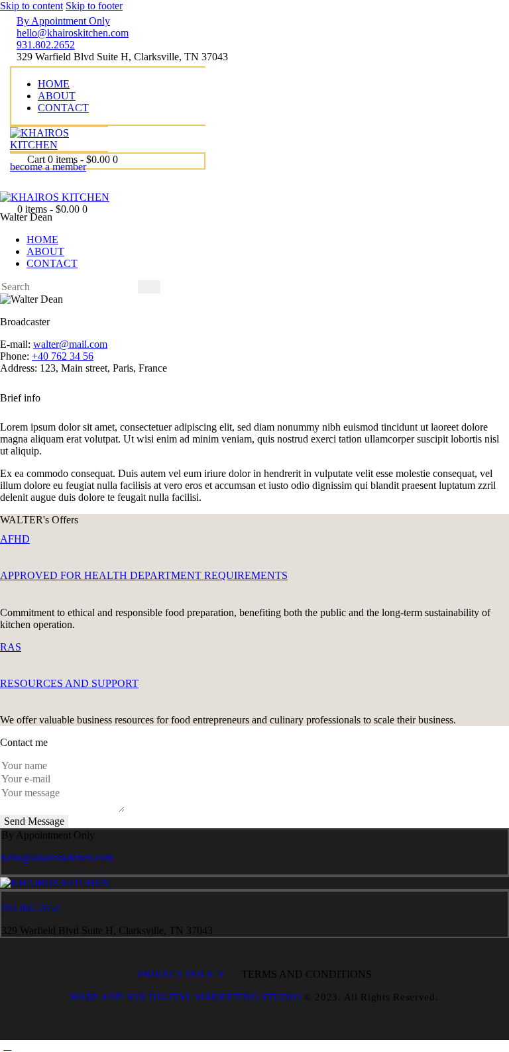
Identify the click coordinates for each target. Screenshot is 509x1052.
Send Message (34, 821)
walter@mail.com (70, 344)
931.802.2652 (30, 908)
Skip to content (31, 5)
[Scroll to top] (7, 1045)
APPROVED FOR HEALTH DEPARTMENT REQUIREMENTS (144, 575)
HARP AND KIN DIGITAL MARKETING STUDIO (185, 997)
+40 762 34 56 (62, 356)
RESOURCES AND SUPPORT (69, 683)
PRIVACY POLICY (181, 974)
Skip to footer (94, 5)
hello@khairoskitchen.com (57, 857)
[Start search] (149, 286)
